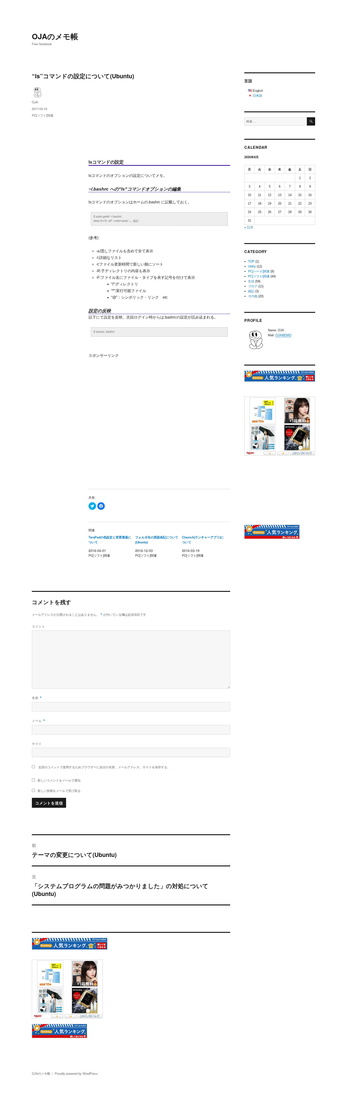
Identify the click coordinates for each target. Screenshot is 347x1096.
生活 (251, 281)
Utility (252, 266)
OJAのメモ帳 (55, 36)
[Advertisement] (160, 119)
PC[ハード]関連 (259, 271)
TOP (251, 261)
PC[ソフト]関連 (42, 115)
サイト (37, 743)
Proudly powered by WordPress (76, 1073)
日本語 (257, 95)
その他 (252, 296)
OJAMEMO (283, 335)
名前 (37, 697)
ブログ (252, 286)
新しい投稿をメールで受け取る (59, 790)
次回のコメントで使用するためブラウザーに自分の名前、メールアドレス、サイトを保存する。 (104, 767)
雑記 (251, 291)
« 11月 (248, 227)
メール (38, 720)
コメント (38, 626)
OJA (35, 102)
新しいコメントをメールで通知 (59, 780)
